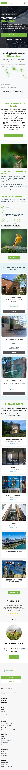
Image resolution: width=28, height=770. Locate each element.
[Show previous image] (19, 46)
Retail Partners (5, 716)
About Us (3, 709)
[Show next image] (25, 46)
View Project (14, 443)
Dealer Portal (4, 764)
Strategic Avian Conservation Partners (11, 713)
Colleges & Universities (7, 723)
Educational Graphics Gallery (9, 729)
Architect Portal (5, 762)
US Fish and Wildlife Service (8, 725)
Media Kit (3, 753)
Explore (14, 311)
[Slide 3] (15, 619)
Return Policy (4, 742)
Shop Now (3, 3)
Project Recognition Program (8, 727)
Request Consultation (14, 39)
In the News (4, 755)
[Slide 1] (12, 619)
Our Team (3, 711)
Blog (2, 751)
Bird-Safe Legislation (6, 740)
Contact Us (14, 657)
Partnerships (4, 715)
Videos (3, 738)
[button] (26, 3)
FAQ (2, 744)
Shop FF (11, 677)
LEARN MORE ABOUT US (13, 135)
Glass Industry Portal (6, 766)
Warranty (3, 736)
